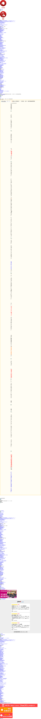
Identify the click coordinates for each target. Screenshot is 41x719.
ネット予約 (1, 633)
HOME (0, 512)
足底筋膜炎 (1, 67)
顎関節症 (1, 39)
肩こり (1, 586)
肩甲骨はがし (1, 521)
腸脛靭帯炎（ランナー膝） (3, 60)
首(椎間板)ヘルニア (2, 40)
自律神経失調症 (2, 587)
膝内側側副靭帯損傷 (2, 54)
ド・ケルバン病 (2, 49)
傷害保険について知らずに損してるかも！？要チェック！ (6, 518)
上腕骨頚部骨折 (2, 42)
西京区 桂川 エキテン (11, 473)
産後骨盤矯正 (1, 77)
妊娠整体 (1, 70)
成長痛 (1, 580)
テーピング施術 (2, 25)
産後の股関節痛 (2, 75)
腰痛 (0, 38)
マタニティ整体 (2, 73)
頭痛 (0, 697)
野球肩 (1, 657)
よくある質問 (1, 92)
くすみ (1, 585)
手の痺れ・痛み (2, 52)
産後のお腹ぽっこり (2, 76)
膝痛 (0, 694)
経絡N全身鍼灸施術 (2, 22)
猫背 (0, 690)
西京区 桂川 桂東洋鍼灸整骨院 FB (11, 480)
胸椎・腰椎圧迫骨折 (2, 668)
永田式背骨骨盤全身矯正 (3, 519)
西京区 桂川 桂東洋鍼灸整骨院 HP (11, 476)
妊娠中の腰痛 (1, 71)
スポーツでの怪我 (2, 80)
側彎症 (1, 31)
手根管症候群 (1, 50)
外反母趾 (1, 688)
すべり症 (1, 685)
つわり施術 (1, 679)
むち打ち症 (1, 84)
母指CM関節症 (1, 666)
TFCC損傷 (1, 665)
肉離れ (1, 62)
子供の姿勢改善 (2, 81)
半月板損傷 (1, 59)
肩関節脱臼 (1, 43)
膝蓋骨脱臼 (1, 58)
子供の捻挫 (1, 82)
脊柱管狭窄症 (1, 37)
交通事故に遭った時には (3, 582)
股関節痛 (1, 66)
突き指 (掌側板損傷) (2, 48)
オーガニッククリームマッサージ (4, 24)
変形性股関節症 (2, 687)
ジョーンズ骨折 (2, 56)
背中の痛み (1, 692)
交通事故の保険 (2, 85)
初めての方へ (1, 90)
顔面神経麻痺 (1, 698)
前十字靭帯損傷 (2, 674)
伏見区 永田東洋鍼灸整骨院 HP (11, 490)
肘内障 (1, 664)
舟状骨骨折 (1, 46)
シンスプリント (2, 64)
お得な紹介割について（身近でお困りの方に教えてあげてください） (8, 21)
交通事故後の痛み (2, 583)
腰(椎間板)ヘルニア (2, 693)
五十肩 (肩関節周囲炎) (2, 686)
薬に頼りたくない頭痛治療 (3, 32)
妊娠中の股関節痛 (2, 72)
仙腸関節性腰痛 (2, 670)
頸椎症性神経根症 (2, 29)
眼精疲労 (1, 36)
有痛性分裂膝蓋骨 (2, 669)
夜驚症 (1, 78)
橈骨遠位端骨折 (2, 667)
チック (1, 79)
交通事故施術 (1, 86)
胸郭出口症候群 (2, 27)
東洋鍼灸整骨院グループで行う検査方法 (2, 515)
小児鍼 (1, 83)
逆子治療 (1, 681)
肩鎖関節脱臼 (1, 658)
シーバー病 (1, 55)
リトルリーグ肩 (2, 41)
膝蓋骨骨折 (1, 57)
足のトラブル (1, 80)
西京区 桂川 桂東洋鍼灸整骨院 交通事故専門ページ (11, 485)
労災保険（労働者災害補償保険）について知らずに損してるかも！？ (8, 20)
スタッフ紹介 (1, 91)
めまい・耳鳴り (2, 34)
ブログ (1, 93)
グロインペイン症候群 (2, 61)
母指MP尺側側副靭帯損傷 (3, 45)
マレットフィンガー (2, 47)
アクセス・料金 (2, 637)
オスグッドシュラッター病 (3, 63)
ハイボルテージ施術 (2, 23)
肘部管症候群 (1, 44)
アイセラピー (1, 520)
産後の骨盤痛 (1, 77)
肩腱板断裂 (1, 676)
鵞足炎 (1, 68)
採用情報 (1, 516)
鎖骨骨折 (1, 659)
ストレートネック (2, 33)
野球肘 (1, 53)
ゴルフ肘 (1, 51)
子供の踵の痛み (2, 579)
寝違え (1, 35)
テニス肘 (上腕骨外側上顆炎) (3, 678)
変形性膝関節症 (2, 65)
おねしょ (1, 79)
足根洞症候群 (1, 696)
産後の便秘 (1, 75)
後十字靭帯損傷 (2, 673)
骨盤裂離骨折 (1, 30)
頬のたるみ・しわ (2, 87)
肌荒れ (1, 88)
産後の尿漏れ (1, 76)
